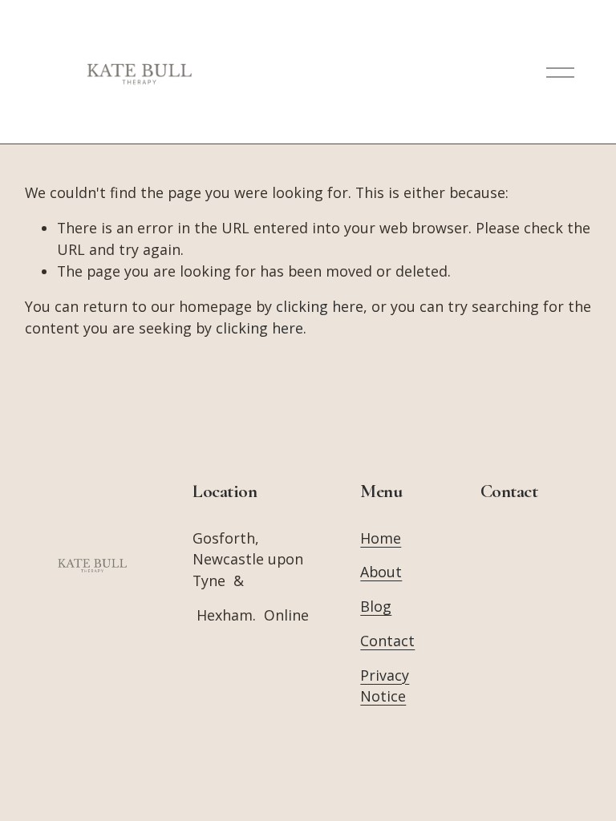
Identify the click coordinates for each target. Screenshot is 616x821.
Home (380, 538)
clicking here (319, 306)
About (381, 571)
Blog (375, 606)
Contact (387, 640)
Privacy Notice (384, 685)
